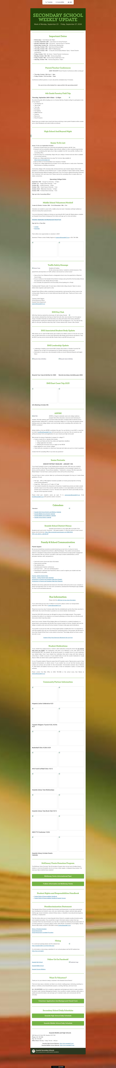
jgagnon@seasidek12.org (38, 304)
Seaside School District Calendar (42, 517)
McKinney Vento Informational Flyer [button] (58, 876)
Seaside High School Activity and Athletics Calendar (47, 512)
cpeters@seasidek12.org (54, 605)
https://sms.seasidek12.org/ (67, 1045)
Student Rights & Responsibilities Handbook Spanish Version (50, 898)
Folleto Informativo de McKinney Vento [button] (58, 884)
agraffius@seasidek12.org (44, 432)
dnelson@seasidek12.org (38, 673)
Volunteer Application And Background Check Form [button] (58, 1001)
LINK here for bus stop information (66, 600)
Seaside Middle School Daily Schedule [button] (58, 1023)
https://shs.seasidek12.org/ (66, 1043)
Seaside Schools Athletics (39, 969)
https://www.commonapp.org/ (42, 160)
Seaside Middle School (38, 965)
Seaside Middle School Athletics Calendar (45, 515)
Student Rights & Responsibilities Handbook (45, 896)
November (37, 228)
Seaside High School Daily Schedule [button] (58, 1016)
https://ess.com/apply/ (38, 951)
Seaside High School (37, 962)
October (36, 227)
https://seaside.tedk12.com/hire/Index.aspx (43, 945)
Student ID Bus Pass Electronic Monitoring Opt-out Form (58, 637)
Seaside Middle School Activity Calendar (44, 514)
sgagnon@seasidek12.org (62, 237)
